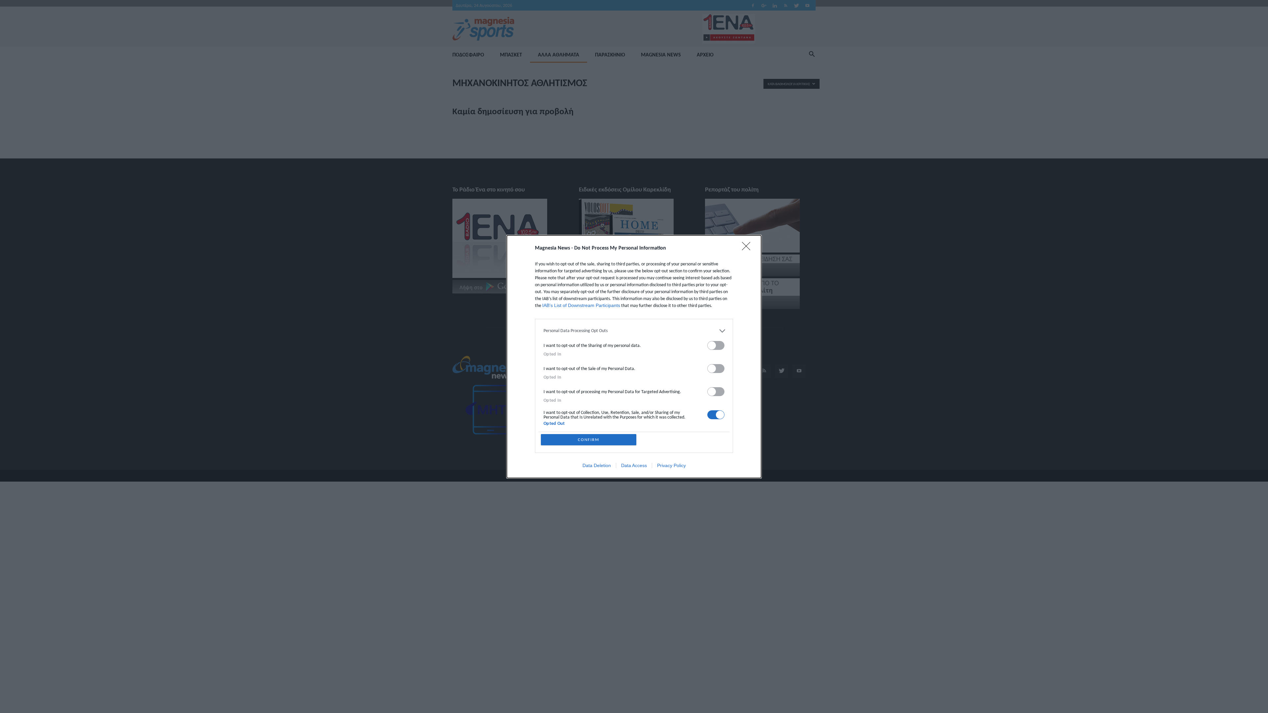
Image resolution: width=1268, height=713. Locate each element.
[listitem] (634, 330)
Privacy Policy (671, 465)
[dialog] (634, 356)
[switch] (715, 345)
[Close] (748, 248)
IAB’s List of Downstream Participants (581, 305)
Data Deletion (596, 465)
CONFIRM (588, 439)
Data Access (634, 465)
